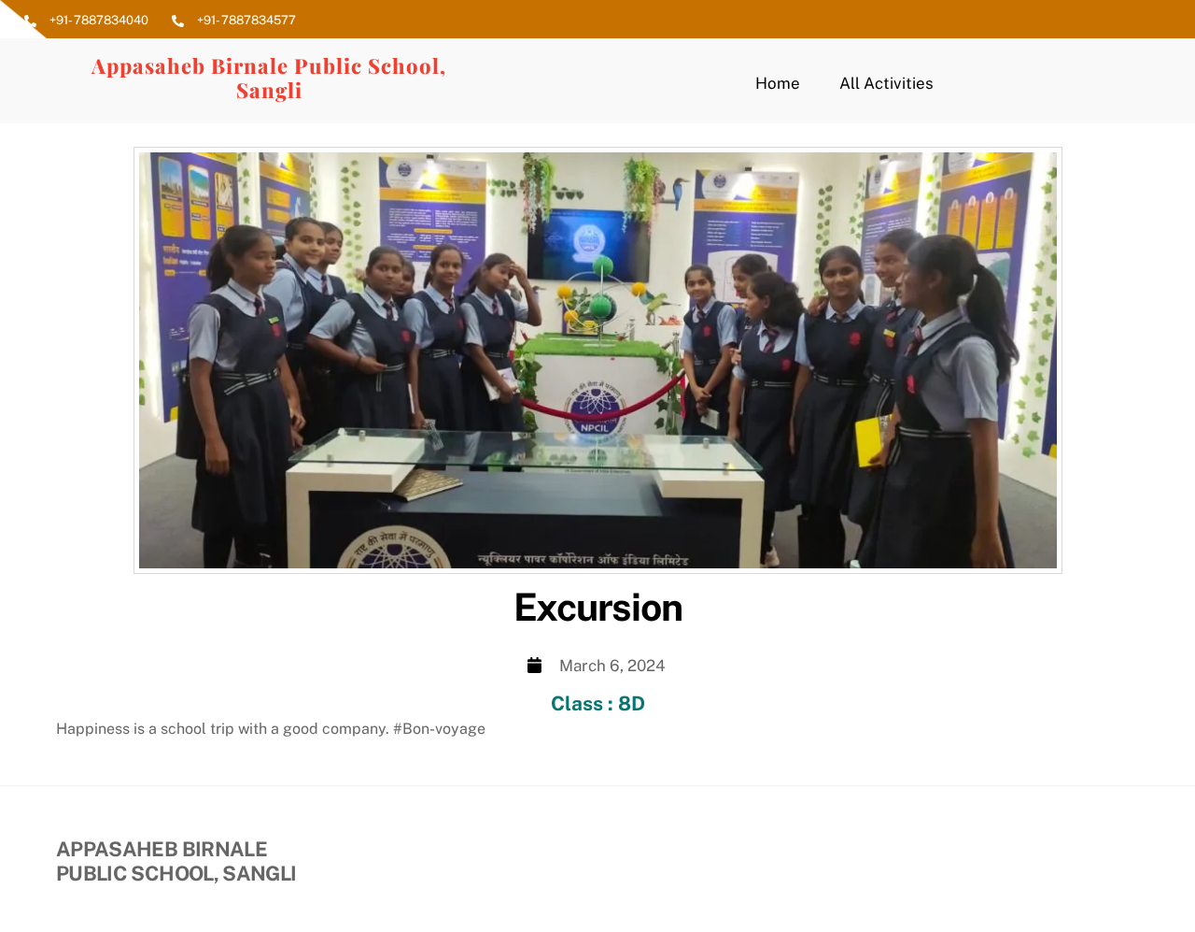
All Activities (886, 83)
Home (777, 83)
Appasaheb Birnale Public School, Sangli (268, 77)
